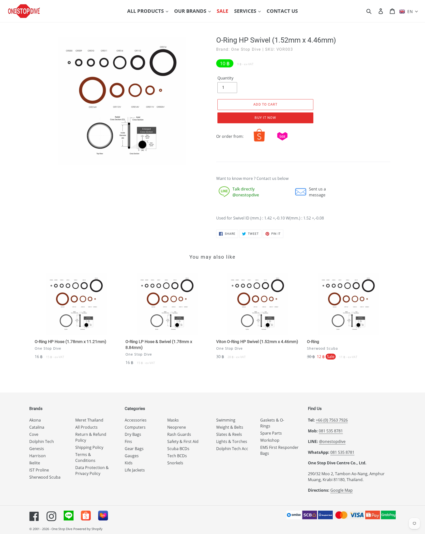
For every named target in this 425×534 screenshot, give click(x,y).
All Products (86, 427)
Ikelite (34, 463)
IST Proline (39, 470)
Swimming (225, 420)
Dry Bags (133, 434)
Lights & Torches (231, 441)
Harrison (37, 455)
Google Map (341, 490)
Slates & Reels (229, 434)
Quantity (225, 78)
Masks (173, 420)
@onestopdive (332, 441)
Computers (135, 427)
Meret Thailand (89, 420)
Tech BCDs (177, 455)
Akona (35, 420)
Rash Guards (179, 434)
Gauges (132, 455)
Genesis (36, 448)
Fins (128, 441)
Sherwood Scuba (45, 477)
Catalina (36, 427)
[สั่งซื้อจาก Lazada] (282, 141)
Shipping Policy (89, 447)
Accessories (136, 420)
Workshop (269, 440)
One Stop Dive (61, 529)
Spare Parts (271, 433)
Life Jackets (135, 470)
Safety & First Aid (182, 441)
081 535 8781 (331, 431)
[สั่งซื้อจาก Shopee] (259, 141)
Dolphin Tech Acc (232, 448)
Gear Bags (134, 448)
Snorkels (175, 463)
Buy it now (265, 118)
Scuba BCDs (178, 448)
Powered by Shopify (88, 529)
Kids (129, 463)
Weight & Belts (229, 427)
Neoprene (176, 427)
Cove (33, 434)
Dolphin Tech (41, 441)
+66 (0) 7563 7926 (332, 420)
